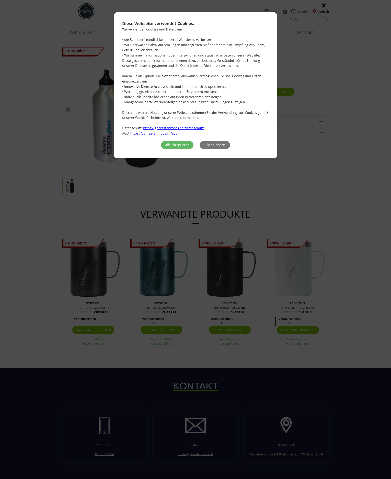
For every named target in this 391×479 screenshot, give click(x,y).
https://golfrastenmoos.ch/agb (154, 133)
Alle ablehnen (214, 145)
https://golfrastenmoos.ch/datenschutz (173, 128)
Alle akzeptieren (177, 145)
